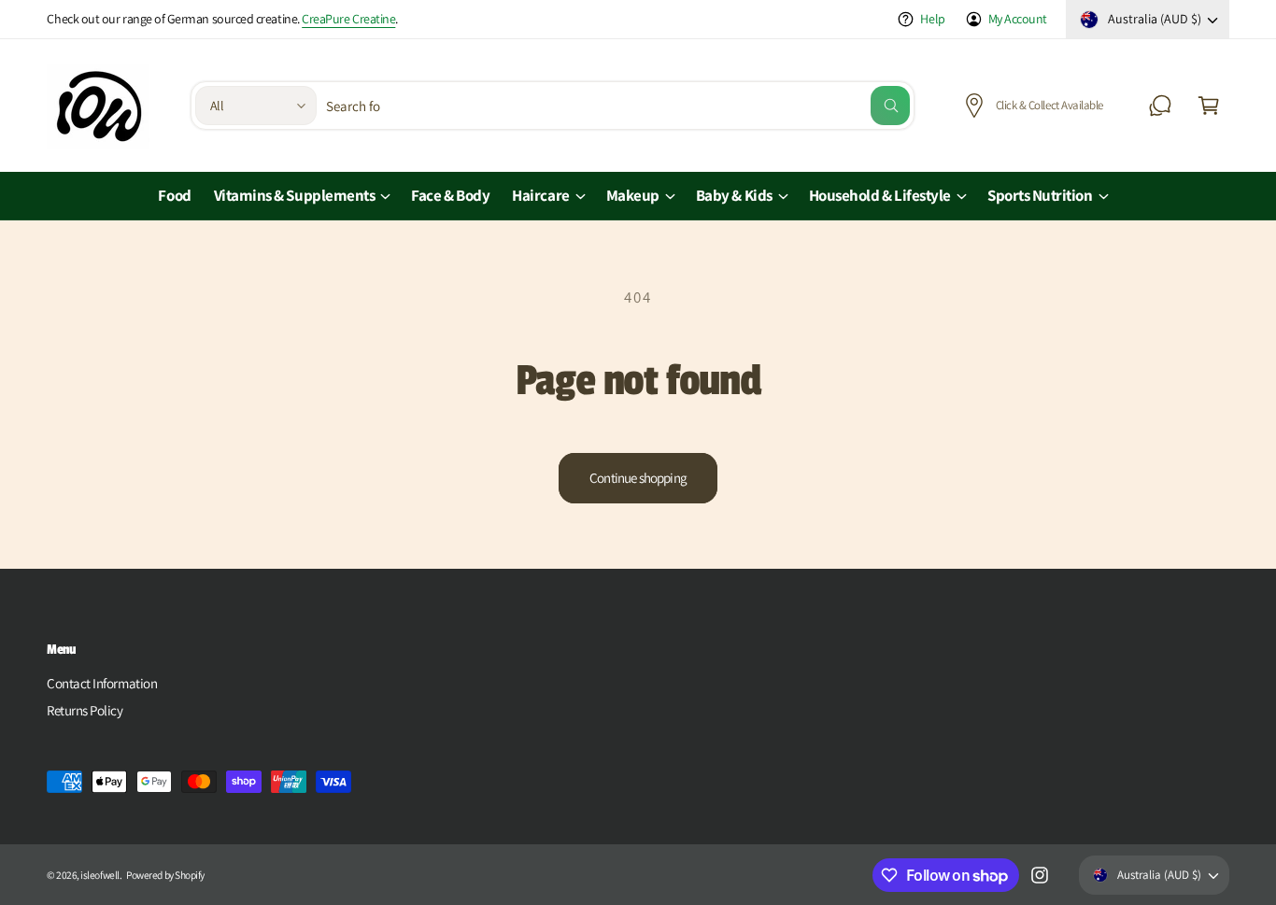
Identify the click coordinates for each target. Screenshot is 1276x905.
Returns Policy (85, 710)
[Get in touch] (1160, 105)
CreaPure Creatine (348, 18)
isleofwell (99, 875)
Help (932, 18)
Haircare (540, 195)
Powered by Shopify (165, 875)
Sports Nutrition (1040, 195)
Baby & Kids (734, 195)
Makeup (632, 195)
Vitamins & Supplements (295, 195)
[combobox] (617, 105)
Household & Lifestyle (880, 195)
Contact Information (102, 683)
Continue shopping (638, 478)
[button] (1208, 105)
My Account (1017, 18)
